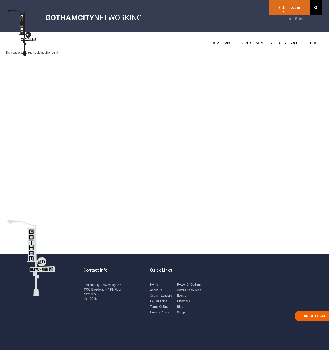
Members (264, 43)
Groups (296, 43)
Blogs (280, 43)
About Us (156, 290)
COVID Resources (189, 290)
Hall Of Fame (158, 301)
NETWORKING (94, 17)
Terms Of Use (159, 306)
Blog (180, 306)
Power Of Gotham (189, 284)
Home (216, 43)
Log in (295, 7)
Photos (313, 43)
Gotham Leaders (161, 295)
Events (246, 43)
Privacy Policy (159, 312)
